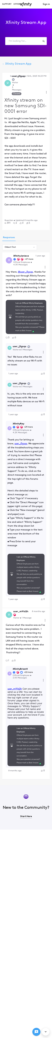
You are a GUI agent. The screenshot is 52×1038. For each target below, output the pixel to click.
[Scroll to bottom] (46, 1032)
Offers (17, 4)
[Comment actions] (45, 267)
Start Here (26, 816)
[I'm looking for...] (43, 41)
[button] (7, 223)
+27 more (29, 259)
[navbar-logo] (26, 4)
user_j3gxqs (20, 444)
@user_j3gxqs (25, 272)
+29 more (28, 427)
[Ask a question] (36, 1032)
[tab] (9, 238)
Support (7, 4)
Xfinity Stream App (18, 64)
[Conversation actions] (46, 92)
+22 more (28, 672)
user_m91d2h (15, 689)
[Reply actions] (43, 352)
